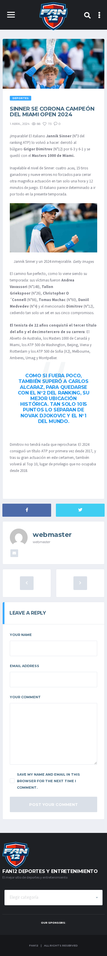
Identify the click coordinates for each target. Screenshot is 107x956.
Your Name (21, 635)
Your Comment (25, 697)
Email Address (24, 666)
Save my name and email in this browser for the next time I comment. (48, 781)
